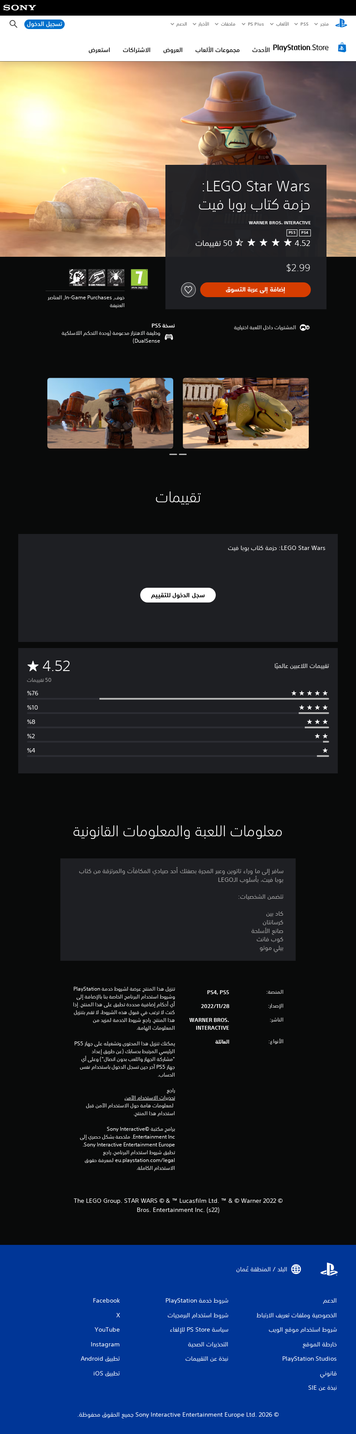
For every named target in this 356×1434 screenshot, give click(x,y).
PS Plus (256, 24)
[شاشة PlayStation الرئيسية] (341, 24)
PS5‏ (304, 24)
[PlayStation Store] (311, 47)
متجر (324, 24)
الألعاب (282, 24)
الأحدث (261, 50)
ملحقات (228, 24)
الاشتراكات (137, 50)
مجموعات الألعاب (217, 50)
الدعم (182, 24)
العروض (173, 50)
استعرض (99, 50)
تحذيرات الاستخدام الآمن (150, 1097)
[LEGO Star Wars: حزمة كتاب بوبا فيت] (246, 413)
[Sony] (20, 13)
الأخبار (204, 24)
